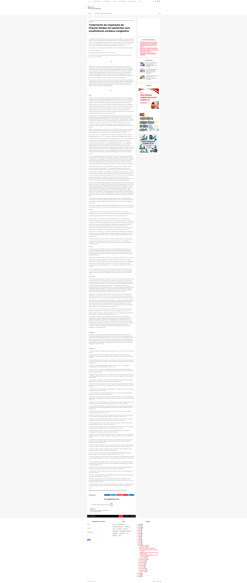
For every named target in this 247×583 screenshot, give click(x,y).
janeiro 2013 (142, 571)
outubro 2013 (142, 557)
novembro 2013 (143, 547)
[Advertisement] (136, 7)
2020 (139, 533)
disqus (126, 516)
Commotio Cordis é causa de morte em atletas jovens (148, 553)
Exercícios (125, 528)
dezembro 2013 (143, 545)
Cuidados (127, 526)
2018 (139, 536)
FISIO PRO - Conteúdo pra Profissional (103, 13)
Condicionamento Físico (118, 526)
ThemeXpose (93, 581)
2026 (139, 524)
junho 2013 (142, 564)
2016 (139, 539)
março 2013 (142, 568)
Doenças (119, 528)
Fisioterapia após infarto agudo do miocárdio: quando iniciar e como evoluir (148, 45)
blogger (121, 516)
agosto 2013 (142, 561)
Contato (114, 1)
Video (120, 535)
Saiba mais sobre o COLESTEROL (147, 548)
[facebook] (153, 1)
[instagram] (157, 1)
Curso (114, 528)
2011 (139, 575)
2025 (139, 525)
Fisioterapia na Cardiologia (125, 531)
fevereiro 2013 (143, 570)
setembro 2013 (143, 559)
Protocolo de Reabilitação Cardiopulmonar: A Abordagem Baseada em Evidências (151, 64)
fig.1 (100, 56)
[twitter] (155, 1)
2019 (139, 535)
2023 (139, 528)
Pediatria (114, 535)
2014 (139, 542)
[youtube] (158, 581)
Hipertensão (115, 533)
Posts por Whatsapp (97, 1)
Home (89, 1)
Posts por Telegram (106, 1)
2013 (139, 544)
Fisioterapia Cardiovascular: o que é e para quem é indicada (149, 51)
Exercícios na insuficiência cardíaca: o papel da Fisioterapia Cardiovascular (149, 48)
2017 (139, 538)
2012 (139, 573)
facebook (133, 516)
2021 (139, 532)
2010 (139, 576)
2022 (139, 530)
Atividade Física (121, 524)
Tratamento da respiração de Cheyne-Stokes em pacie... (148, 555)
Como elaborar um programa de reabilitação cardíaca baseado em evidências (148, 54)
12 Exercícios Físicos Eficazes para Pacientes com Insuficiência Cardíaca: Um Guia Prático (152, 77)
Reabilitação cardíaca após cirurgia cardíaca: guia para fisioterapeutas (148, 43)
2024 (139, 527)
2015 (139, 541)
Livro (127, 533)
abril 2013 (141, 567)
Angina (114, 524)
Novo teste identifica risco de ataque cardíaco (148, 550)
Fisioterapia (115, 531)
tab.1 (111, 85)
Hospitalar (122, 533)
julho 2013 (142, 562)
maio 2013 (141, 565)
